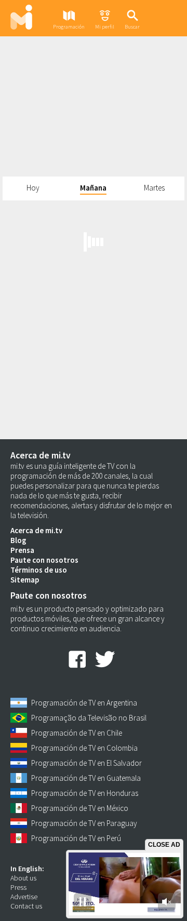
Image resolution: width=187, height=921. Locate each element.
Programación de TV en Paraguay (84, 823)
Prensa (22, 550)
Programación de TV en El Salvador (86, 763)
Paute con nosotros (44, 560)
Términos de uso (38, 570)
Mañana (93, 188)
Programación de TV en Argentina (84, 703)
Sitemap (24, 580)
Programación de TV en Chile (76, 733)
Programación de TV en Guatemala (86, 778)
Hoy (32, 188)
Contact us (26, 906)
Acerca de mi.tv (36, 530)
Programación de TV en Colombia (84, 748)
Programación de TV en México (79, 808)
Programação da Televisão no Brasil (88, 718)
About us (23, 878)
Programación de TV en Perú (76, 838)
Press (18, 887)
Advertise (23, 896)
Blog (18, 540)
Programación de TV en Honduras (84, 793)
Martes (154, 188)
